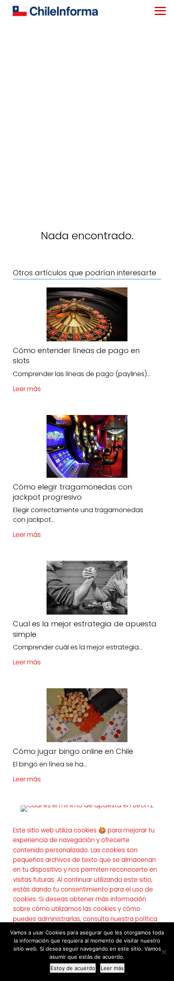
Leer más (27, 389)
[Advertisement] (87, 114)
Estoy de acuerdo (73, 968)
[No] (164, 952)
